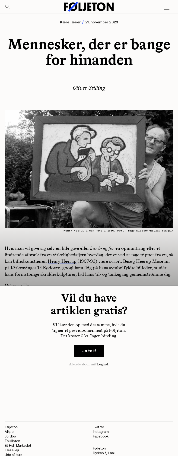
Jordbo (10, 436)
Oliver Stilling (89, 87)
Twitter (98, 427)
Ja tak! (89, 351)
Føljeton (11, 427)
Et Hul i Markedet (18, 445)
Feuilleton (12, 441)
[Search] (8, 7)
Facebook (100, 436)
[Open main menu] (166, 8)
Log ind (102, 364)
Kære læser (70, 22)
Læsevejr (12, 450)
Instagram (101, 431)
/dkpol (9, 431)
